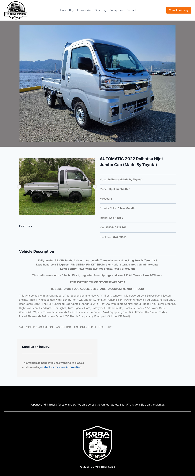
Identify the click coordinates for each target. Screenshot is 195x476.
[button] (19, 186)
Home (62, 10)
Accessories (84, 10)
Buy (71, 10)
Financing (100, 10)
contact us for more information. (61, 367)
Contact (131, 10)
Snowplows (117, 10)
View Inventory (179, 10)
